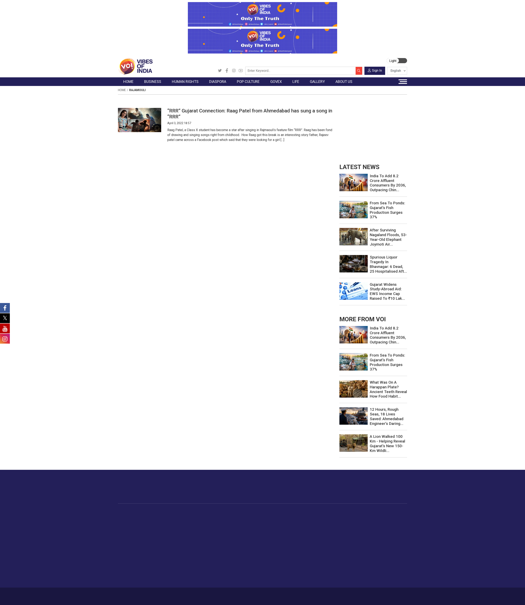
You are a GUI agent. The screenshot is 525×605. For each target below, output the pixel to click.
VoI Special (129, 543)
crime (126, 538)
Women (315, 522)
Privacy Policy (207, 594)
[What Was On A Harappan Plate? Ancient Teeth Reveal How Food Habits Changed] (353, 389)
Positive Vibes (131, 548)
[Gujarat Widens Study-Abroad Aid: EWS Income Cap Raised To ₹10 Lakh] (353, 291)
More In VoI (366, 512)
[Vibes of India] (135, 66)
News (181, 517)
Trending (128, 517)
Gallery (339, 512)
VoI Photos (346, 543)
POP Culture (229, 512)
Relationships (319, 532)
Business (154, 512)
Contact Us (169, 594)
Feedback (187, 594)
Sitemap (227, 594)
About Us (151, 594)
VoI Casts (345, 532)
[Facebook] (226, 70)
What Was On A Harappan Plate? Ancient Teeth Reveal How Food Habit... (388, 389)
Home (122, 90)
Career (135, 594)
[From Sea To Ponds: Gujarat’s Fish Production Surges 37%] (353, 209)
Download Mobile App (383, 596)
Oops (365, 538)
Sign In (377, 70)
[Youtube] (240, 70)
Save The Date (348, 517)
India (155, 517)
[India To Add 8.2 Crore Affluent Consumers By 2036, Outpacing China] (353, 182)
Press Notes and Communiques (384, 522)
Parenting (316, 538)
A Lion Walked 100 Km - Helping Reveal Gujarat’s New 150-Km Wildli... (387, 443)
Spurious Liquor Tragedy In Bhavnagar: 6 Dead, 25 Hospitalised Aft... (388, 264)
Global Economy (162, 527)
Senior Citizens (320, 543)
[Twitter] (219, 70)
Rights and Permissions (378, 553)
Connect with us (383, 491)
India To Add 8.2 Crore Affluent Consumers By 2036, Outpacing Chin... (388, 183)
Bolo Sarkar (250, 527)
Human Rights (183, 512)
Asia (200, 522)
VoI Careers (370, 548)
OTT (227, 527)
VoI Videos (346, 527)
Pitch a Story (371, 532)
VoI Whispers (252, 522)
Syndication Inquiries (376, 543)
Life (309, 512)
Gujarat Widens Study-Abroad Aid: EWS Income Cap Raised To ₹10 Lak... (387, 291)
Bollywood (232, 517)
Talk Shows (346, 522)
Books (229, 532)
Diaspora (199, 512)
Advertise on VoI (373, 517)
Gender (315, 527)
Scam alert (369, 527)
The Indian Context (134, 527)
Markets (157, 532)
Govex (243, 512)
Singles (315, 548)
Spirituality (317, 579)
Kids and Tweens (321, 563)
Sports (314, 568)
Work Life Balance (322, 553)
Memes (344, 538)
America (203, 517)
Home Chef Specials (286, 517)
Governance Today (255, 517)
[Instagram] (233, 70)
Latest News (130, 522)
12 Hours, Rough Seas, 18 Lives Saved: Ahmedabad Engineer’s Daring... (386, 416)
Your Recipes (281, 527)
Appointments (252, 532)
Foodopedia (276, 512)
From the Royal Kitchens (289, 522)
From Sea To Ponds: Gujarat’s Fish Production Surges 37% (387, 210)
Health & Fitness (321, 558)
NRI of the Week (208, 527)
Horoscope (317, 517)
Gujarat (127, 532)
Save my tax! (160, 538)
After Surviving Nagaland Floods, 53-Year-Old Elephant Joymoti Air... (388, 237)
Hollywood (232, 522)
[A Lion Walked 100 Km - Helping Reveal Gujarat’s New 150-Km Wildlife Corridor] (353, 443)
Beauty (314, 573)
